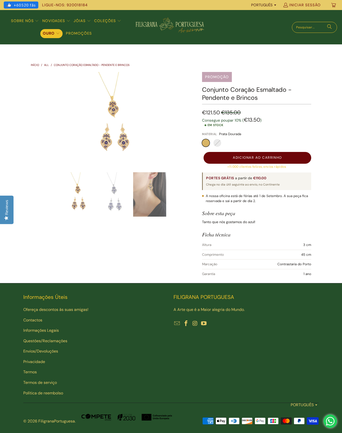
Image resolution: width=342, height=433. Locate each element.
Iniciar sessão (305, 5)
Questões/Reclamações (45, 340)
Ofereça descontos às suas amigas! (55, 309)
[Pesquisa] (329, 27)
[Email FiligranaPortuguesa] (177, 323)
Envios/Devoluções (40, 351)
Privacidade (34, 361)
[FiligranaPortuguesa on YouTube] (204, 323)
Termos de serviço (40, 382)
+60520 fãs (25, 5)
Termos (30, 372)
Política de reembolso (43, 393)
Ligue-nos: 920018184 (65, 5)
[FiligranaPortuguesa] (170, 27)
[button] (25, 21)
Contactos (32, 320)
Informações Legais (41, 330)
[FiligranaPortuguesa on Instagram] (195, 323)
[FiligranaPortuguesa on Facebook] (186, 323)
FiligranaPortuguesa (56, 421)
